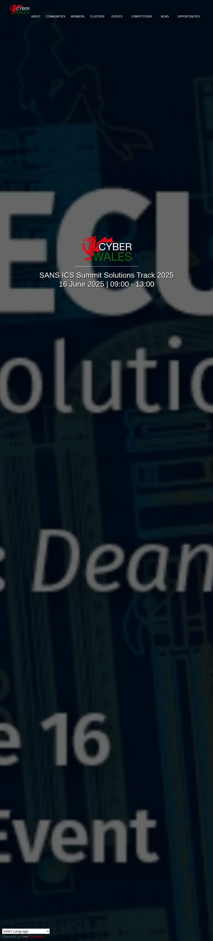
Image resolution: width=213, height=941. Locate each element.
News (165, 16)
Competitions (141, 16)
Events (117, 16)
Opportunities (189, 16)
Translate (36, 936)
